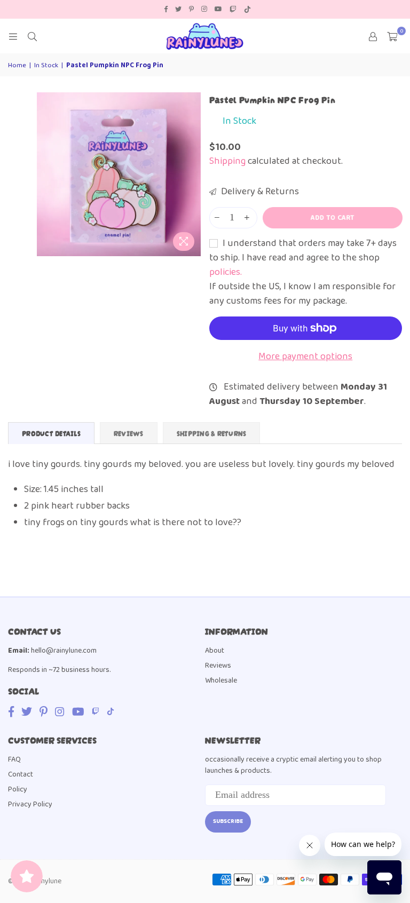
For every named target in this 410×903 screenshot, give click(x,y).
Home (17, 65)
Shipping (227, 161)
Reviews (218, 665)
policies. (225, 272)
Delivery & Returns (259, 192)
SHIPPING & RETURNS (212, 433)
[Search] (32, 36)
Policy (17, 789)
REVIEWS (129, 433)
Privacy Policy (30, 804)
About (214, 650)
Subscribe (228, 821)
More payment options (305, 357)
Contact (20, 774)
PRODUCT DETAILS (51, 433)
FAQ (14, 759)
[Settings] (372, 36)
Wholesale (221, 680)
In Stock (46, 65)
